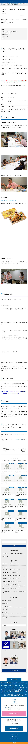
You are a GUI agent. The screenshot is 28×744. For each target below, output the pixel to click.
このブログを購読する (14, 670)
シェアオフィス (18, 439)
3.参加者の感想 (4, 34)
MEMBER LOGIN (14, 728)
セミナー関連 (4, 609)
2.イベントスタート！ (6, 33)
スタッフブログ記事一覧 (14, 450)
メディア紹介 (4, 617)
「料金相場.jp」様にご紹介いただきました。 (10, 584)
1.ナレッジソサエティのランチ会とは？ (10, 31)
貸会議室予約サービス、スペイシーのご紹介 (10, 564)
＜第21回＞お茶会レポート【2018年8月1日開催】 (6, 449)
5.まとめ (3, 38)
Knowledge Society (14, 739)
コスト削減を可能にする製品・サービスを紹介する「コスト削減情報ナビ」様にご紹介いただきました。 (13, 588)
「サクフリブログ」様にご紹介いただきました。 (11, 575)
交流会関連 (4, 13)
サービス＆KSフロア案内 (7, 606)
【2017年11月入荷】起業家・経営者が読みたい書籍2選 (12, 553)
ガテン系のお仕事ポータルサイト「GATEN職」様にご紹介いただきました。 (14, 592)
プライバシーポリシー (14, 734)
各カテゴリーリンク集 (6, 600)
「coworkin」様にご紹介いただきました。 (10, 572)
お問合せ (14, 742)
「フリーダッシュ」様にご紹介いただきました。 (11, 569)
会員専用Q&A (5, 603)
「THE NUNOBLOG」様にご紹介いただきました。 (12, 581)
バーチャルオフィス (18, 434)
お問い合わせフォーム (14, 713)
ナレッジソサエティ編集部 (6, 650)
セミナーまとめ (5, 556)
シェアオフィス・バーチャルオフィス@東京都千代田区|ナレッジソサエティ (12, 3)
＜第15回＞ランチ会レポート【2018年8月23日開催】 (11, 4)
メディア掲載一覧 (5, 566)
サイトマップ (14, 736)
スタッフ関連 (4, 614)
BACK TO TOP (14, 679)
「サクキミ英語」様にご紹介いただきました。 (11, 578)
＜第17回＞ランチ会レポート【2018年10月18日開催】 (22, 450)
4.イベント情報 (4, 36)
